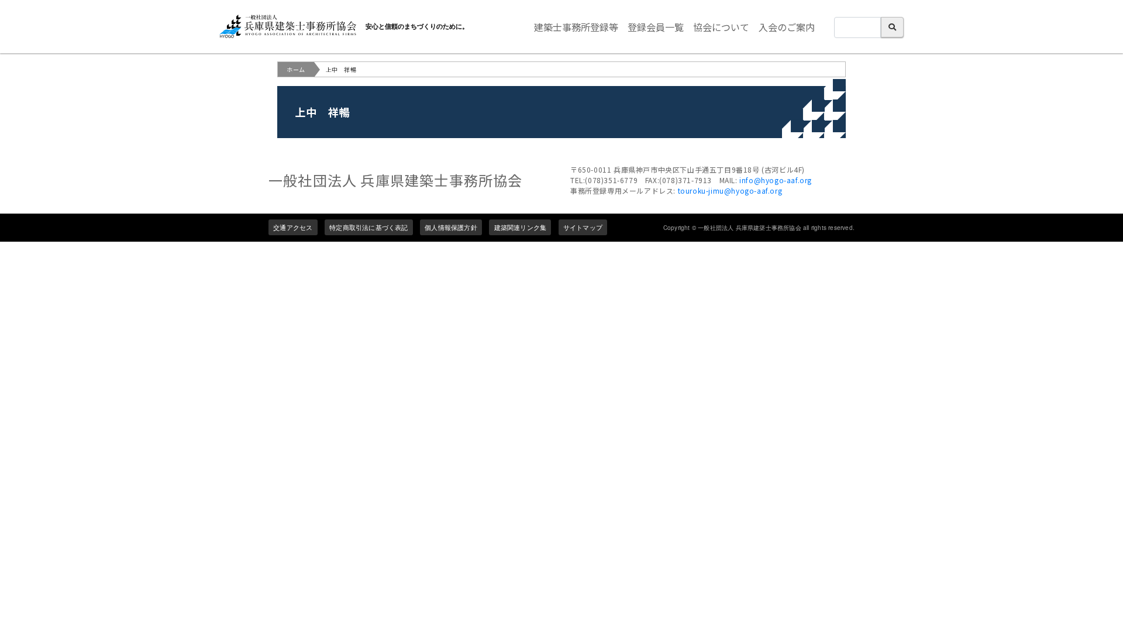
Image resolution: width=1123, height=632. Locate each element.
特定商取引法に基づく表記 (368, 227)
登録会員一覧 (656, 27)
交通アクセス (292, 227)
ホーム (296, 69)
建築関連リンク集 (520, 227)
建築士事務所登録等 (576, 27)
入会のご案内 (787, 27)
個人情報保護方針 (451, 227)
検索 (892, 27)
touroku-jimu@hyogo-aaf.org (730, 190)
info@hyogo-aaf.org (775, 180)
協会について (721, 27)
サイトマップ (582, 227)
